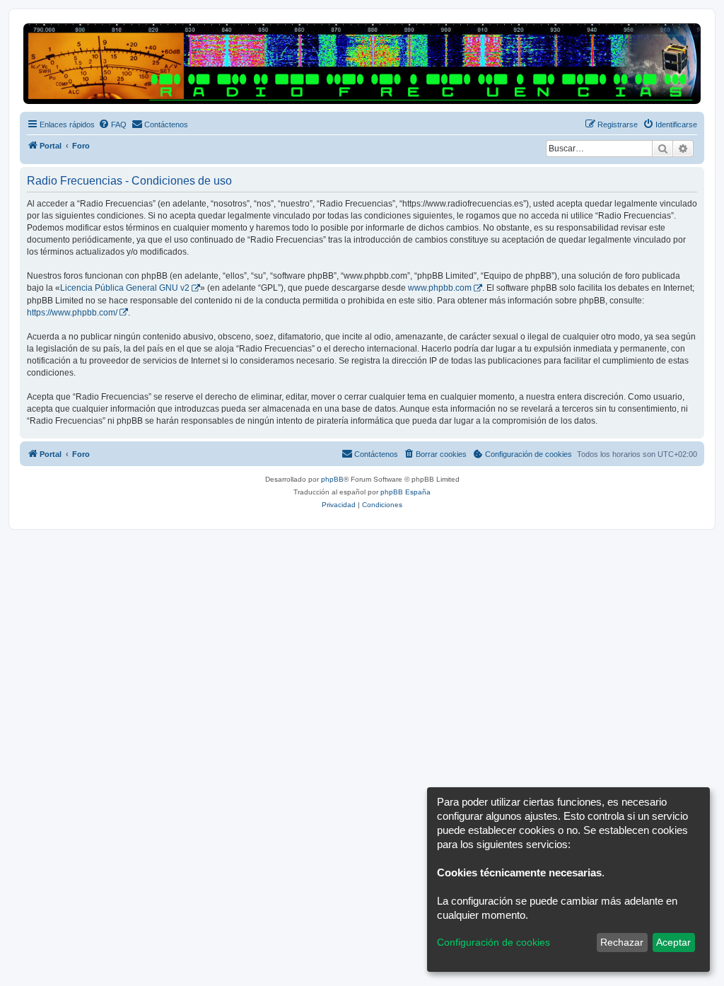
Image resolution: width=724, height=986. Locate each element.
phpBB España (405, 492)
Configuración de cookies (493, 942)
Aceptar (673, 942)
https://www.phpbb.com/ (72, 313)
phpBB (332, 479)
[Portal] (362, 63)
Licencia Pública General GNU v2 (124, 288)
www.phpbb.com (440, 288)
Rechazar (621, 942)
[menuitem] (112, 124)
